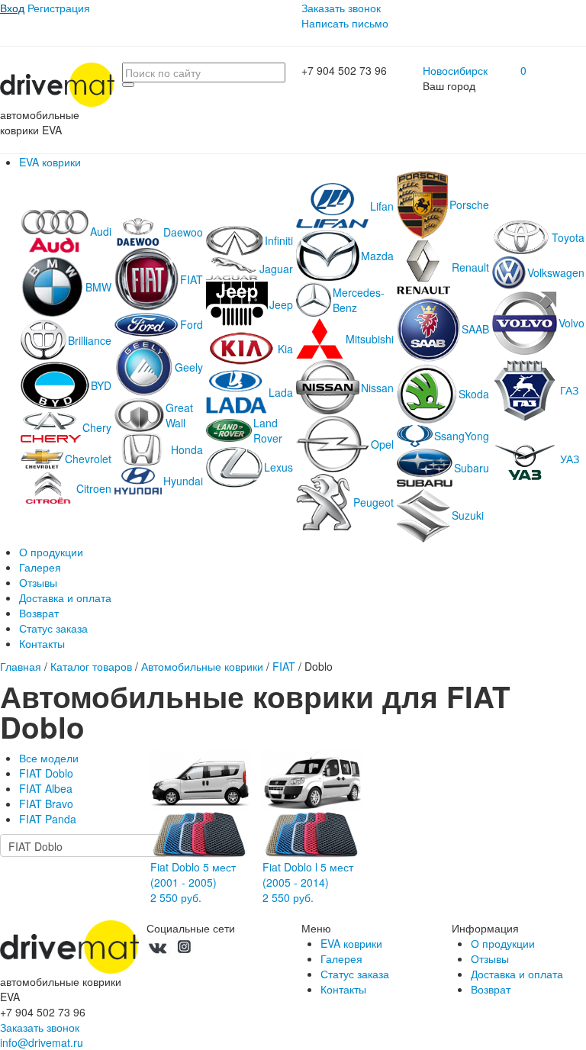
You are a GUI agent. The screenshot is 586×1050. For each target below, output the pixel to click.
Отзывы (38, 582)
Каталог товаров (91, 666)
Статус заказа (53, 628)
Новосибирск (455, 70)
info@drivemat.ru (41, 1042)
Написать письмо (344, 23)
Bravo (46, 803)
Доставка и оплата (65, 597)
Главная (20, 666)
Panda (47, 818)
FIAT (283, 666)
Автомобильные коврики (202, 666)
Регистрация (58, 7)
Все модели (49, 757)
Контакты (42, 643)
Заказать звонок (341, 7)
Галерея (40, 567)
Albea (45, 788)
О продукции (51, 551)
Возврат (39, 612)
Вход (12, 7)
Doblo (46, 773)
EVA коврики (50, 161)
